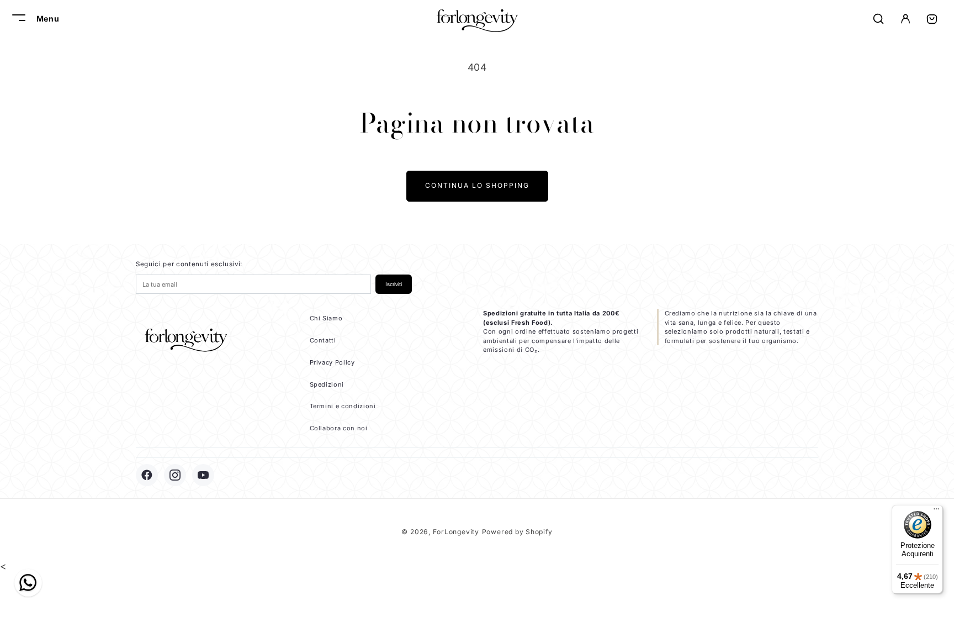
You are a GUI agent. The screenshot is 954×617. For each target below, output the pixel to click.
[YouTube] (203, 475)
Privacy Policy (332, 362)
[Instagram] (175, 475)
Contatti (323, 340)
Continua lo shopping (477, 185)
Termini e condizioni (343, 406)
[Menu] (936, 511)
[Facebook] (147, 475)
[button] (17, 19)
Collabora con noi (339, 428)
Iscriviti (393, 284)
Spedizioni (327, 384)
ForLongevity (456, 532)
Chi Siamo (326, 318)
